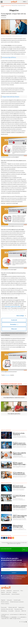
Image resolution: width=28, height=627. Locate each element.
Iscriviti (14, 572)
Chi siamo (3, 590)
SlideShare (13, 538)
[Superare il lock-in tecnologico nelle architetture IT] (6, 527)
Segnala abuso (21, 607)
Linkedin (6, 538)
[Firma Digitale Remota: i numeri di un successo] (14, 390)
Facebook (2, 538)
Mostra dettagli (20, 315)
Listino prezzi (9, 600)
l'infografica (7, 375)
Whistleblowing (4, 610)
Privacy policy (4, 607)
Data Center (8, 592)
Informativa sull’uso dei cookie (12, 306)
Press (22, 590)
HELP (24, 549)
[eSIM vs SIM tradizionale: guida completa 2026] (6, 517)
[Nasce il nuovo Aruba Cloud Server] (6, 435)
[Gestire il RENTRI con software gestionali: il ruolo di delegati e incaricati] (6, 474)
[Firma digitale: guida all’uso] (14, 406)
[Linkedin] (24, 622)
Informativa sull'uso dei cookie (7, 609)
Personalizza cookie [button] (18, 609)
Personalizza (13, 324)
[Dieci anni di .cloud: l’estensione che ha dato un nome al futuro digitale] (6, 487)
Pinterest (11, 538)
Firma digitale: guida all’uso (14, 413)
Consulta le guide (17, 600)
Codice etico (17, 610)
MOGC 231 (23, 610)
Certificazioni (9, 590)
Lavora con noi (16, 590)
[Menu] (2, 2)
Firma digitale (8, 5)
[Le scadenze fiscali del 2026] (6, 497)
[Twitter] (22, 622)
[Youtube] (26, 622)
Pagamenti (3, 600)
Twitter (4, 538)
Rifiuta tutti (14, 328)
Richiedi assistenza (5, 601)
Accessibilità (10, 610)
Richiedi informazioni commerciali (16, 601)
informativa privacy (21, 575)
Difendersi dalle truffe (12, 607)
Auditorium (15, 592)
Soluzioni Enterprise (15, 594)
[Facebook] (20, 622)
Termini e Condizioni (5, 577)
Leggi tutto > (18, 543)
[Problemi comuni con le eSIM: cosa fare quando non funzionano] (6, 445)
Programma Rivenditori (5, 594)
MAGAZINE (3, 5)
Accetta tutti (14, 320)
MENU (24, 1)
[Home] (14, 2)
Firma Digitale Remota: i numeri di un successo (14, 397)
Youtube (9, 538)
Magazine (3, 592)
